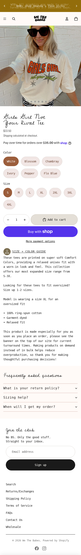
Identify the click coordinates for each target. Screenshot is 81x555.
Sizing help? (15, 397)
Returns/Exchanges (20, 491)
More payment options (40, 241)
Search (11, 484)
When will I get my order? (29, 407)
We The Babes (31, 540)
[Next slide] (76, 6)
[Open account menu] (66, 18)
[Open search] (13, 18)
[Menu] (5, 19)
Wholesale (13, 527)
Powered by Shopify (56, 540)
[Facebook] (36, 548)
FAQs (9, 513)
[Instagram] (44, 548)
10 (57, 101)
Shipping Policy (18, 498)
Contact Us (14, 520)
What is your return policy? (31, 388)
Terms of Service (19, 505)
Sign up (40, 465)
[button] (40, 251)
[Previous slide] (4, 6)
